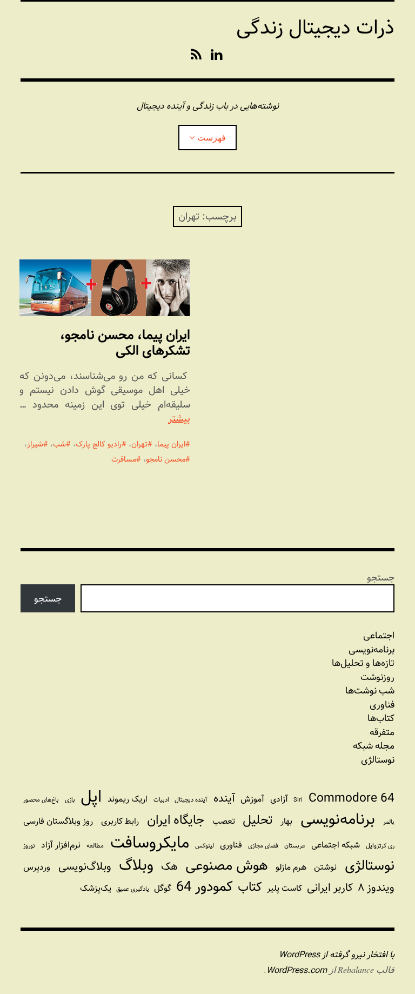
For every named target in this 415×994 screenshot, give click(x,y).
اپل (91, 797)
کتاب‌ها (380, 718)
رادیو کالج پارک (99, 444)
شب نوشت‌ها (369, 691)
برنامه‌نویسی (337, 820)
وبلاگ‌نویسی (84, 867)
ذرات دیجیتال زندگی (315, 27)
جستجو (380, 577)
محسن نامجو (165, 459)
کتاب (250, 887)
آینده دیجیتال (191, 800)
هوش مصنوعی (226, 866)
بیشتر (179, 418)
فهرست (211, 137)
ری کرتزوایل (380, 846)
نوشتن (325, 867)
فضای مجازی (263, 846)
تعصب (223, 821)
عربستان (294, 846)
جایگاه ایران (175, 820)
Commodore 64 (351, 798)
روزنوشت (377, 677)
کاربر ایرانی (330, 888)
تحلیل (257, 820)
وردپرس (36, 867)
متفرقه (382, 732)
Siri (298, 800)
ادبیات (161, 800)
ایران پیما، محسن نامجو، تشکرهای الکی (125, 343)
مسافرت (123, 459)
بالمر (388, 822)
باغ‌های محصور (41, 800)
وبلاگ (136, 866)
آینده (224, 798)
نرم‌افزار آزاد (61, 845)
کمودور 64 (204, 887)
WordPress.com (296, 970)
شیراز (35, 444)
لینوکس (204, 846)
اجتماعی (378, 636)
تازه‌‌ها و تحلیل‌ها (363, 663)
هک (169, 867)
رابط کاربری (120, 821)
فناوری (382, 705)
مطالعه (95, 846)
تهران (139, 444)
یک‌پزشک (95, 888)
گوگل (162, 888)
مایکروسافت (149, 843)
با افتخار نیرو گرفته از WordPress (336, 955)
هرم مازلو (291, 867)
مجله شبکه (373, 746)
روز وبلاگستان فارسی (58, 821)
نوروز (29, 846)
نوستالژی (377, 760)
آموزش (252, 799)
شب (59, 444)
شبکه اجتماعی (335, 845)
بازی (70, 800)
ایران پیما (171, 444)
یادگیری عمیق (132, 889)
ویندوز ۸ (376, 888)
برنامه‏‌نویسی (371, 650)
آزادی (279, 799)
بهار (286, 821)
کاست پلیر (284, 888)
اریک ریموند (128, 799)
